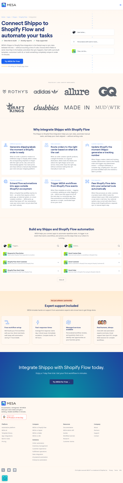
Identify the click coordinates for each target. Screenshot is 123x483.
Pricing (4, 441)
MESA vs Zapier (37, 430)
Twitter (3, 470)
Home (3, 17)
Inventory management (40, 446)
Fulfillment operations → (16, 144)
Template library (7, 433)
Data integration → (96, 180)
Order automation (38, 443)
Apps (8, 17)
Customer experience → (97, 144)
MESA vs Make (37, 433)
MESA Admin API (68, 430)
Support (96, 433)
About (96, 427)
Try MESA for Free (12, 61)
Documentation (68, 427)
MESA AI (4, 430)
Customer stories (68, 441)
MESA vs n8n (36, 436)
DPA (120, 470)
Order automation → (56, 144)
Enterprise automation (39, 460)
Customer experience (39, 449)
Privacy (111, 470)
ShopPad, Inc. (104, 470)
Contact (96, 436)
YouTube (9, 470)
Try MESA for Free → (61, 382)
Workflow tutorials (69, 436)
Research (66, 439)
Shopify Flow (23, 17)
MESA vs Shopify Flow (39, 427)
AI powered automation (40, 457)
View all (61, 280)
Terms (116, 470)
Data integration (37, 454)
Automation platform (8, 427)
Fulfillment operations (39, 451)
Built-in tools (6, 439)
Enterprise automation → (16, 180)
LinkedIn (14, 470)
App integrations (7, 436)
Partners (96, 430)
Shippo (14, 17)
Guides (65, 433)
